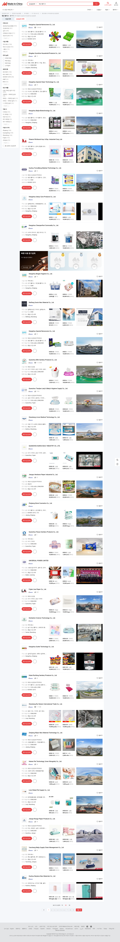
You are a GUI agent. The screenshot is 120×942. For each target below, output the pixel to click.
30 (65, 905)
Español (42, 928)
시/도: (23, 67)
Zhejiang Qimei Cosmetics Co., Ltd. (40, 503)
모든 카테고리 (8, 9)
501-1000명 (7, 122)
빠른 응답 (8, 60)
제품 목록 (8, 19)
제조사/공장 (8, 47)
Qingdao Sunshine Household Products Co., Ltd (44, 53)
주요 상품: (24, 31)
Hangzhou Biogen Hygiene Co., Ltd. (40, 274)
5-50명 (6, 112)
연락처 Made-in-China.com (65, 926)
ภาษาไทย (99, 928)
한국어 (76, 928)
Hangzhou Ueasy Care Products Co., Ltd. (42, 197)
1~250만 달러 (8, 103)
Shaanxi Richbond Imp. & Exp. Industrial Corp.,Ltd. (45, 139)
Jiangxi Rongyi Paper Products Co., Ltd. (42, 819)
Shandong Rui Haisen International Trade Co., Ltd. (45, 704)
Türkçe (105, 928)
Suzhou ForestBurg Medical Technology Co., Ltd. (45, 168)
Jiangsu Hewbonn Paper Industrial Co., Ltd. (43, 474)
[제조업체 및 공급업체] (12, 4)
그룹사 (6, 49)
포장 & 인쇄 (8, 35)
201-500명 (7, 119)
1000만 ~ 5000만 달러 (9, 95)
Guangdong (8, 133)
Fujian (6, 138)
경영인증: (24, 39)
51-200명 (7, 114)
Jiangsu (6, 140)
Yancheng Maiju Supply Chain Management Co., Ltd (46, 847)
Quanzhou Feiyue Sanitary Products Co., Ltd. (44, 532)
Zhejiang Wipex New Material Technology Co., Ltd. (46, 733)
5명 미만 (6, 117)
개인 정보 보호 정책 (52, 926)
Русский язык (69, 928)
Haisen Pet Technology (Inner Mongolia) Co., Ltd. (45, 761)
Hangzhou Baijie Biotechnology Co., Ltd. (42, 111)
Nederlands (88, 928)
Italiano (62, 928)
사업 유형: (24, 60)
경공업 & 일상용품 (10, 26)
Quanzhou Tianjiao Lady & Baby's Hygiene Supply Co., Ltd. (48, 388)
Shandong (7, 135)
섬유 (6, 31)
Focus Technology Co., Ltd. (62, 934)
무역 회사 (7, 44)
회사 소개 (30, 926)
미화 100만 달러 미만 (9, 91)
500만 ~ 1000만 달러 (10, 98)
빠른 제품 (76, 926)
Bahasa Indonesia (60, 930)
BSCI (5, 82)
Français (36, 928)
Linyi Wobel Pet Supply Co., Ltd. (39, 790)
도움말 (99, 9)
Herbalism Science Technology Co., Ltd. (42, 618)
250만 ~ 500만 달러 (10, 101)
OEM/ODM (8, 58)
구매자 (89, 9)
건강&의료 (7, 28)
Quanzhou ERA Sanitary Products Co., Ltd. (43, 360)
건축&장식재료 (9, 33)
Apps (106, 9)
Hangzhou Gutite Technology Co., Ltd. (41, 647)
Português (55, 928)
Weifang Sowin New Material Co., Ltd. (41, 302)
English (12, 928)
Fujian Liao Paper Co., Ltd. (37, 589)
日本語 (30, 928)
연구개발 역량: (26, 34)
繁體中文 (24, 928)
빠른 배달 (8, 63)
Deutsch (48, 928)
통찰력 (83, 926)
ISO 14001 (7, 74)
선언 (36, 926)
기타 (5, 51)
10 (62, 905)
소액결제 (7, 65)
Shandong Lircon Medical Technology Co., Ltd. (44, 417)
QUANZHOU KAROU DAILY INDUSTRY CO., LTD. (44, 446)
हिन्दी (94, 928)
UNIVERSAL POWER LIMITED (38, 561)
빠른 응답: (24, 36)
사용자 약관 (42, 926)
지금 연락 (28, 44)
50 (69, 905)
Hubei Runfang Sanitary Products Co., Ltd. (43, 675)
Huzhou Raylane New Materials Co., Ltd (42, 876)
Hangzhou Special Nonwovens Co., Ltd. (42, 25)
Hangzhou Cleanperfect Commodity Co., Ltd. (44, 225)
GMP (5, 79)
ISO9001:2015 (8, 77)
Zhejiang (7, 130)
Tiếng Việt (111, 928)
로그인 (116, 5)
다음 (78, 910)
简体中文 (18, 928)
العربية (81, 928)
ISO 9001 (7, 72)
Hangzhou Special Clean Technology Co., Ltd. (44, 82)
